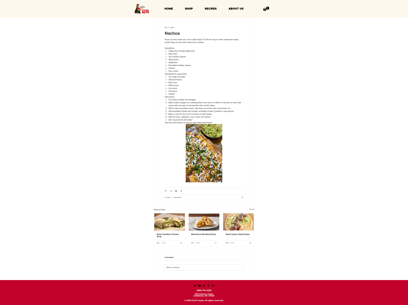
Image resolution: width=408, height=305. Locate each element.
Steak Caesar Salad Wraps (237, 234)
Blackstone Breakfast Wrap (203, 234)
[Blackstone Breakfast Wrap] (204, 221)
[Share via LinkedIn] (176, 191)
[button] (266, 9)
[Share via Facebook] (166, 191)
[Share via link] (181, 191)
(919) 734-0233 (204, 290)
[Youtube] (199, 285)
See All (251, 209)
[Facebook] (208, 285)
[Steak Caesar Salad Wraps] (238, 221)
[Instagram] (213, 285)
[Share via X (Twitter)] (171, 191)
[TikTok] (195, 285)
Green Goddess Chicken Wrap (168, 235)
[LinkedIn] (204, 285)
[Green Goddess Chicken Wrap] (169, 221)
